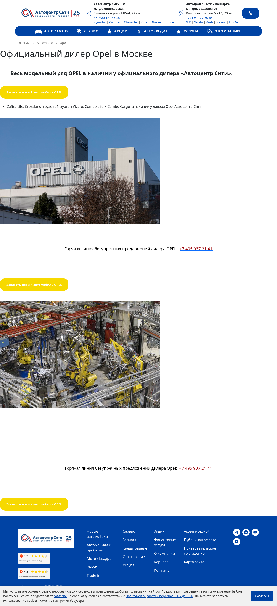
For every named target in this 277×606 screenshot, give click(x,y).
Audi (209, 22)
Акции (159, 531)
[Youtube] (255, 532)
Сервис (129, 531)
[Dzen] (236, 541)
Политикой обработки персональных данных (159, 596)
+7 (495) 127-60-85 (199, 18)
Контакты (162, 570)
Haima (221, 22)
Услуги (128, 565)
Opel (144, 22)
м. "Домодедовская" (109, 8)
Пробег (169, 22)
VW (188, 22)
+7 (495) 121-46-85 (106, 18)
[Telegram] (236, 532)
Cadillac (115, 22)
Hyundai (99, 22)
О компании (164, 553)
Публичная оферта (200, 539)
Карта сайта (194, 561)
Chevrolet (131, 22)
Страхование (134, 556)
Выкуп (92, 567)
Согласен (262, 596)
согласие (60, 596)
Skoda (198, 22)
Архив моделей (197, 531)
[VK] (246, 532)
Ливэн (156, 22)
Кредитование (135, 548)
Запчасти (130, 539)
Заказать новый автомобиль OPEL (34, 92)
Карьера (161, 561)
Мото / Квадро (99, 558)
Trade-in (93, 575)
